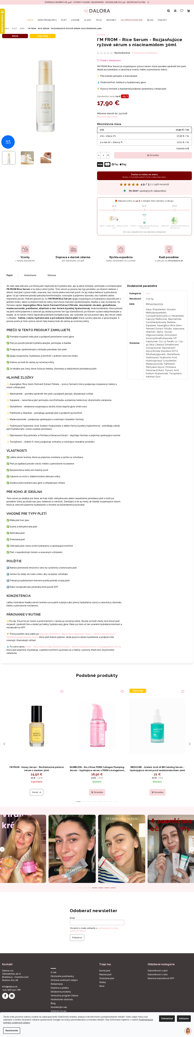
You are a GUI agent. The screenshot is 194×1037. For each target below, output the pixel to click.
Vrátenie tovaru (59, 1011)
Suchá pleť (104, 970)
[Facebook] (5, 996)
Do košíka (154, 155)
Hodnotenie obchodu (62, 999)
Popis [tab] (10, 275)
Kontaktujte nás (59, 1007)
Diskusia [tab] (52, 275)
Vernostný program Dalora (64, 995)
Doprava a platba (60, 988)
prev (4, 744)
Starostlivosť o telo (158, 974)
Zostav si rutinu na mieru (144, 175)
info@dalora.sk (9, 986)
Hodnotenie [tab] (30, 275)
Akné (102, 986)
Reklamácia (57, 984)
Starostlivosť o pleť (158, 970)
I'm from (101, 35)
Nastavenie (11, 1030)
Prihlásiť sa (77, 938)
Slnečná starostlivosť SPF (161, 978)
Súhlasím (184, 1018)
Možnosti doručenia (107, 116)
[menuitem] (30, 20)
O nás (54, 972)
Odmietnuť (167, 1018)
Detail (35, 792)
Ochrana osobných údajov (64, 980)
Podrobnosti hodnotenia (144, 53)
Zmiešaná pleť (106, 978)
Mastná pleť (105, 974)
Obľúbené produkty (61, 991)
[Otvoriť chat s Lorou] (188, 1031)
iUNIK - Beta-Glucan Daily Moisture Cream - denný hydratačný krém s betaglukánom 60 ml (73, 646)
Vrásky (102, 982)
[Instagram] (12, 996)
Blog (53, 1003)
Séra (148, 293)
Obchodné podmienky (62, 976)
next (190, 744)
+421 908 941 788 (11, 990)
